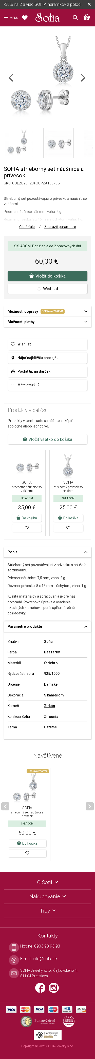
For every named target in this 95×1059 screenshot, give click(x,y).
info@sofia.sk (45, 958)
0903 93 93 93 (47, 946)
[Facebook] (42, 990)
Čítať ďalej (27, 226)
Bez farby (52, 652)
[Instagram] (55, 990)
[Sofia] (47, 16)
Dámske (51, 684)
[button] (27, 528)
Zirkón (49, 706)
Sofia (48, 642)
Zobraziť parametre (60, 226)
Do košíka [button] (29, 518)
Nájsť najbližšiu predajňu (38, 358)
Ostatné (50, 727)
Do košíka (29, 843)
